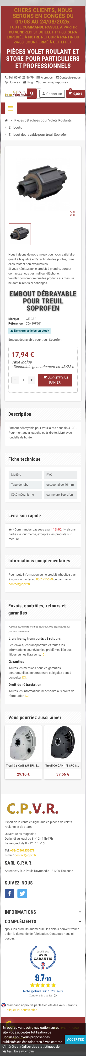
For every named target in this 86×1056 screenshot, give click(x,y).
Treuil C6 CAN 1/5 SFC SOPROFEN (23, 765)
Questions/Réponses (52, 82)
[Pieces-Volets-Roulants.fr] (19, 93)
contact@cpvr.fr (19, 584)
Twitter (22, 893)
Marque (13, 319)
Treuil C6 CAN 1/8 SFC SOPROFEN (62, 765)
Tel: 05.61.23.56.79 (19, 77)
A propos (46, 77)
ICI (43, 654)
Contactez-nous (70, 77)
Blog (28, 82)
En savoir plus (24, 1051)
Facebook (9, 893)
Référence (15, 323)
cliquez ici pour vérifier (21, 1010)
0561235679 (44, 579)
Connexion (52, 94)
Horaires (12, 82)
